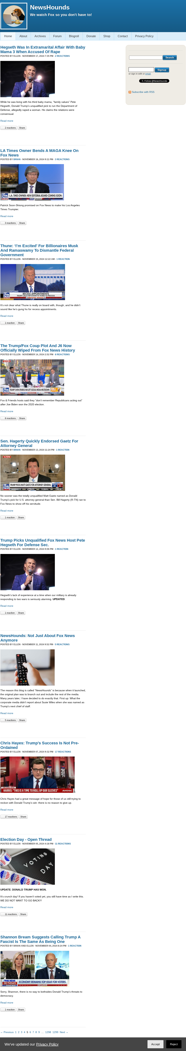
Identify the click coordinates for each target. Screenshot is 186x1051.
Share (22, 128)
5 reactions (62, 644)
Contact (123, 36)
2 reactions (62, 56)
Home (8, 36)
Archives (40, 36)
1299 (55, 1032)
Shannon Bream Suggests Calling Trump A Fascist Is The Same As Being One (40, 939)
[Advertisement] (42, 137)
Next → (64, 1032)
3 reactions (62, 159)
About (23, 36)
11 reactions (63, 843)
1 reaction (63, 259)
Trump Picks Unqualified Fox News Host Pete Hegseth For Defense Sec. (42, 542)
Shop (106, 36)
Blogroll (74, 36)
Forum (57, 36)
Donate (91, 36)
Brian (17, 159)
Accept (155, 1044)
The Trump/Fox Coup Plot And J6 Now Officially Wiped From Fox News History (37, 348)
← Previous (7, 1032)
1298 (48, 1032)
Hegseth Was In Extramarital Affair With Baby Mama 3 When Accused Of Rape (42, 49)
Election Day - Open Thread (26, 839)
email (148, 74)
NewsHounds (50, 7)
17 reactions (63, 752)
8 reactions (62, 354)
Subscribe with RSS (143, 91)
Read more (6, 120)
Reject (174, 1044)
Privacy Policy (144, 36)
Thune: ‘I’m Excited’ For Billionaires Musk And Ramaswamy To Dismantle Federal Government (39, 250)
